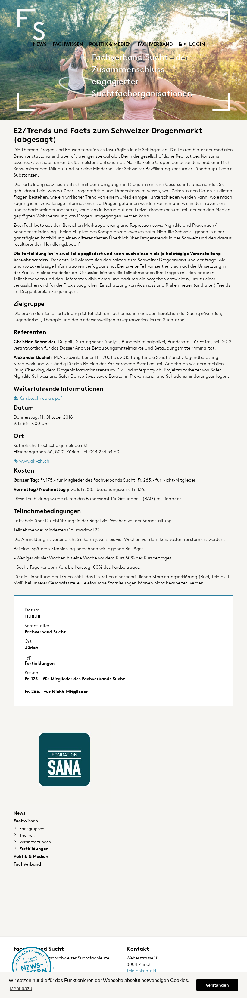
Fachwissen (68, 44)
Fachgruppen (32, 828)
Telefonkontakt (142, 970)
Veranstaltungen (35, 841)
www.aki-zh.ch (34, 461)
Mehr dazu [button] (21, 988)
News (40, 44)
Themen (27, 835)
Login (196, 44)
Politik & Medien (110, 44)
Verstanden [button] (217, 985)
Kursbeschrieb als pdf (40, 398)
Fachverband (155, 44)
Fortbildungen (34, 848)
